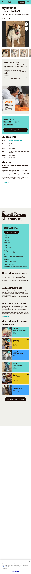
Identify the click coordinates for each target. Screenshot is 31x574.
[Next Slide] (27, 34)
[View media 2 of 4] (15, 53)
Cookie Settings (15, 571)
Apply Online (16, 130)
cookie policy (5, 566)
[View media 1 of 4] (6, 53)
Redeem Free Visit (15, 78)
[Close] (29, 561)
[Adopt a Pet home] (6, 2)
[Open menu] (28, 2)
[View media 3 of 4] (24, 53)
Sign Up (22, 2)
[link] (3, 18)
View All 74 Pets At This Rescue (15, 399)
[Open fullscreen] (26, 29)
